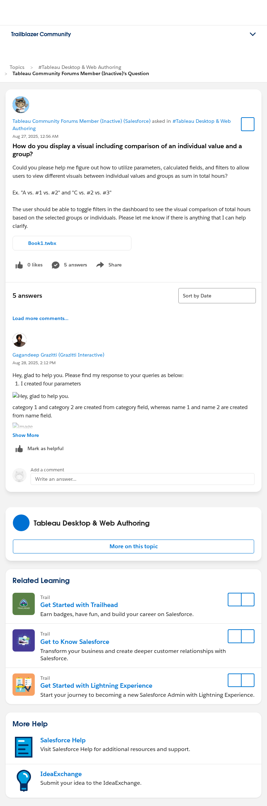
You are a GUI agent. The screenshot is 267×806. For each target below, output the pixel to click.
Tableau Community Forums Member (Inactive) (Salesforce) (82, 121)
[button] (133, 546)
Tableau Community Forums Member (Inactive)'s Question (81, 73)
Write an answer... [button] (55, 479)
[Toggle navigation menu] (252, 34)
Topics (17, 67)
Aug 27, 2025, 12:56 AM (35, 136)
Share (108, 266)
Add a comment (47, 470)
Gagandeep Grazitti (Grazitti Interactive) (58, 355)
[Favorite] (248, 124)
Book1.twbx (42, 243)
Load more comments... (40, 318)
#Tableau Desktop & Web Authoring (79, 67)
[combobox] (217, 295)
